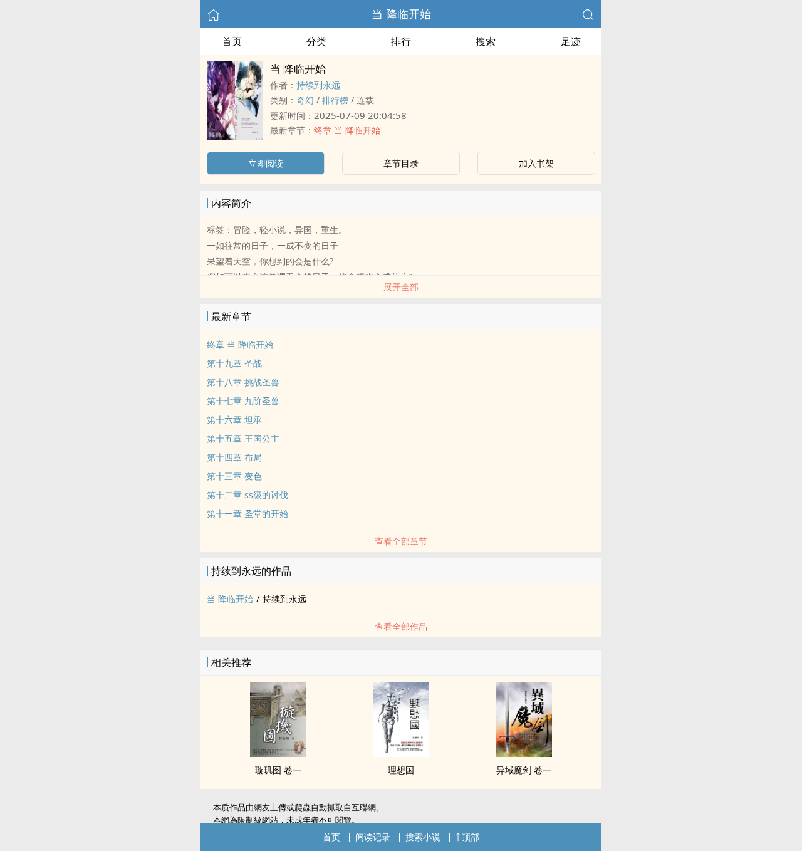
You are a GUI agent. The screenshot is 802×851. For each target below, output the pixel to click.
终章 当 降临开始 (347, 130)
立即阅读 (265, 163)
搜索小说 (422, 837)
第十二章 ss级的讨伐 (247, 495)
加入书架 (536, 163)
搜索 (486, 41)
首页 (232, 41)
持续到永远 (318, 85)
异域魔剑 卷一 (523, 770)
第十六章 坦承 (234, 420)
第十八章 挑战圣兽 (243, 382)
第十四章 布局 (234, 457)
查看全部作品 (401, 626)
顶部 (470, 837)
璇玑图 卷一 (278, 770)
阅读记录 (372, 837)
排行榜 (335, 100)
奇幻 (305, 100)
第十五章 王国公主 (243, 438)
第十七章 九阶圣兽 (243, 401)
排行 (401, 41)
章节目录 (401, 163)
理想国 (401, 770)
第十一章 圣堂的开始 (247, 513)
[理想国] (401, 753)
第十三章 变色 (234, 476)
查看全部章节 (401, 541)
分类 (316, 41)
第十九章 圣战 (234, 363)
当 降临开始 (401, 13)
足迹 (571, 41)
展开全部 (401, 287)
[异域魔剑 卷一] (524, 753)
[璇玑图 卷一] (278, 753)
